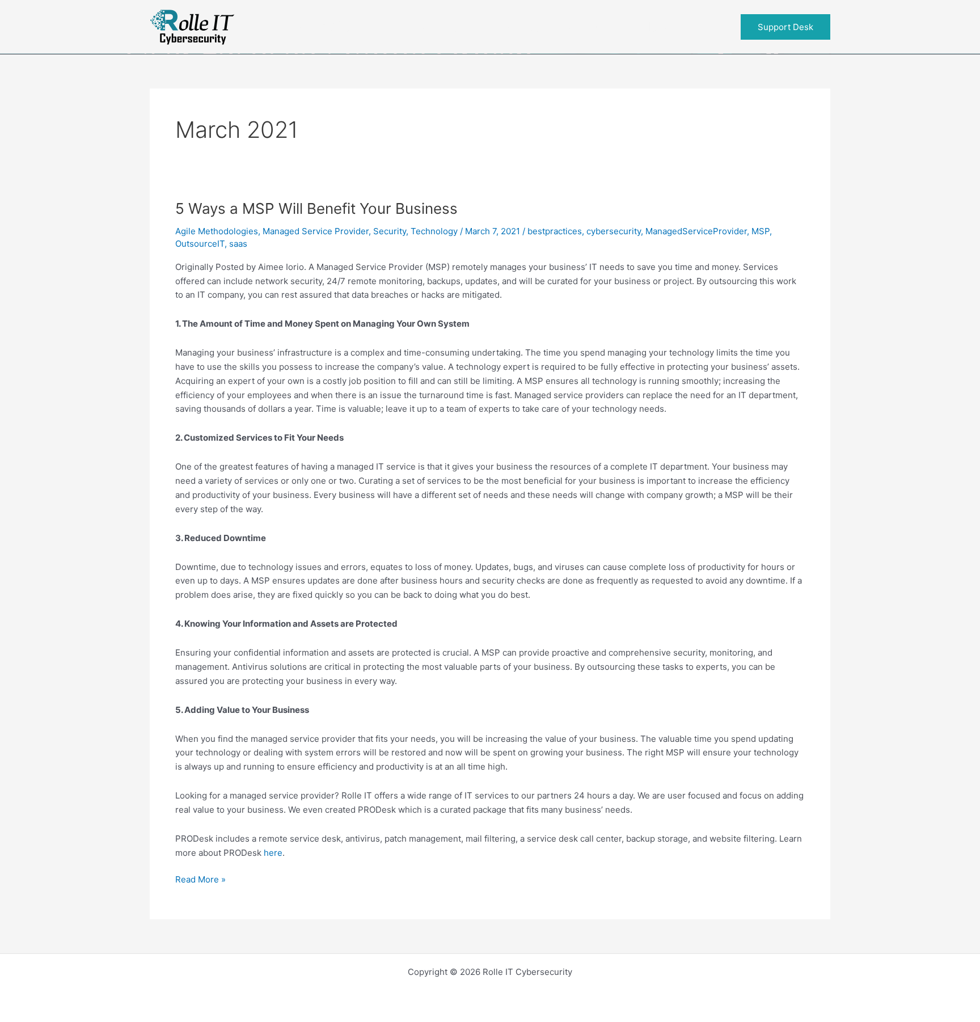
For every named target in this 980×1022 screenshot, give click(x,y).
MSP (760, 231)
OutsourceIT (200, 243)
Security (389, 231)
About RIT (670, 26)
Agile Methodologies (216, 231)
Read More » (200, 880)
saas (238, 243)
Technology (434, 231)
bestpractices (554, 231)
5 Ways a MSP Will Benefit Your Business (316, 208)
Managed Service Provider (316, 231)
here (273, 852)
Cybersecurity (553, 26)
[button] (473, 27)
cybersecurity (613, 231)
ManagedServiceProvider (696, 231)
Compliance (337, 26)
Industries (435, 26)
